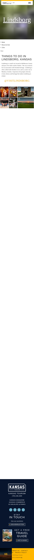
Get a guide (22, 540)
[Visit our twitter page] (19, 509)
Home (3, 42)
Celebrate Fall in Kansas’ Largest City (16, 288)
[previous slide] (27, 118)
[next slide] (31, 118)
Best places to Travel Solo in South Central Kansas (17, 253)
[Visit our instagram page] (10, 509)
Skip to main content (14, 4)
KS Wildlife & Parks (17, 504)
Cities (3, 47)
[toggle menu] (29, 3)
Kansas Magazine (17, 500)
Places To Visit (6, 44)
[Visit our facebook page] (23, 509)
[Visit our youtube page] (15, 509)
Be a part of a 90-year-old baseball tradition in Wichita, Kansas (16, 219)
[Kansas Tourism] (17, 488)
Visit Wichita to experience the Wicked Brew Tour (14, 184)
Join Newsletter (17, 524)
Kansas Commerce (17, 502)
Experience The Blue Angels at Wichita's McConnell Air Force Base (16, 149)
